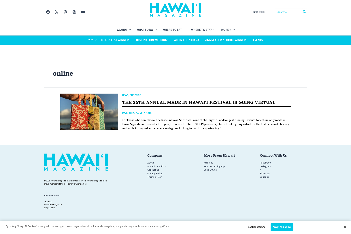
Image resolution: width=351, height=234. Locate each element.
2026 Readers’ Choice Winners (226, 40)
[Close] (345, 227)
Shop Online (210, 170)
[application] (267, 12)
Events (258, 40)
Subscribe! (259, 12)
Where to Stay (201, 30)
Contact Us (153, 170)
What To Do (145, 30)
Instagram (265, 166)
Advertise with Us (157, 166)
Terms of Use (154, 177)
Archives (208, 163)
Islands (121, 30)
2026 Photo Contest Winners (109, 40)
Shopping (135, 95)
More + (226, 30)
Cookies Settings (256, 227)
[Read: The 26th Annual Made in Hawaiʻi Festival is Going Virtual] (89, 112)
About (150, 163)
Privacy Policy (155, 173)
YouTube (264, 177)
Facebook (265, 163)
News (125, 95)
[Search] (304, 12)
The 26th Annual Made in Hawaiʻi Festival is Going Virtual (198, 102)
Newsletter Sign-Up (214, 166)
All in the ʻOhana (186, 40)
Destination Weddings (152, 40)
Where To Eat (172, 30)
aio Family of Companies (75, 183)
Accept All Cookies (282, 227)
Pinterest (265, 173)
